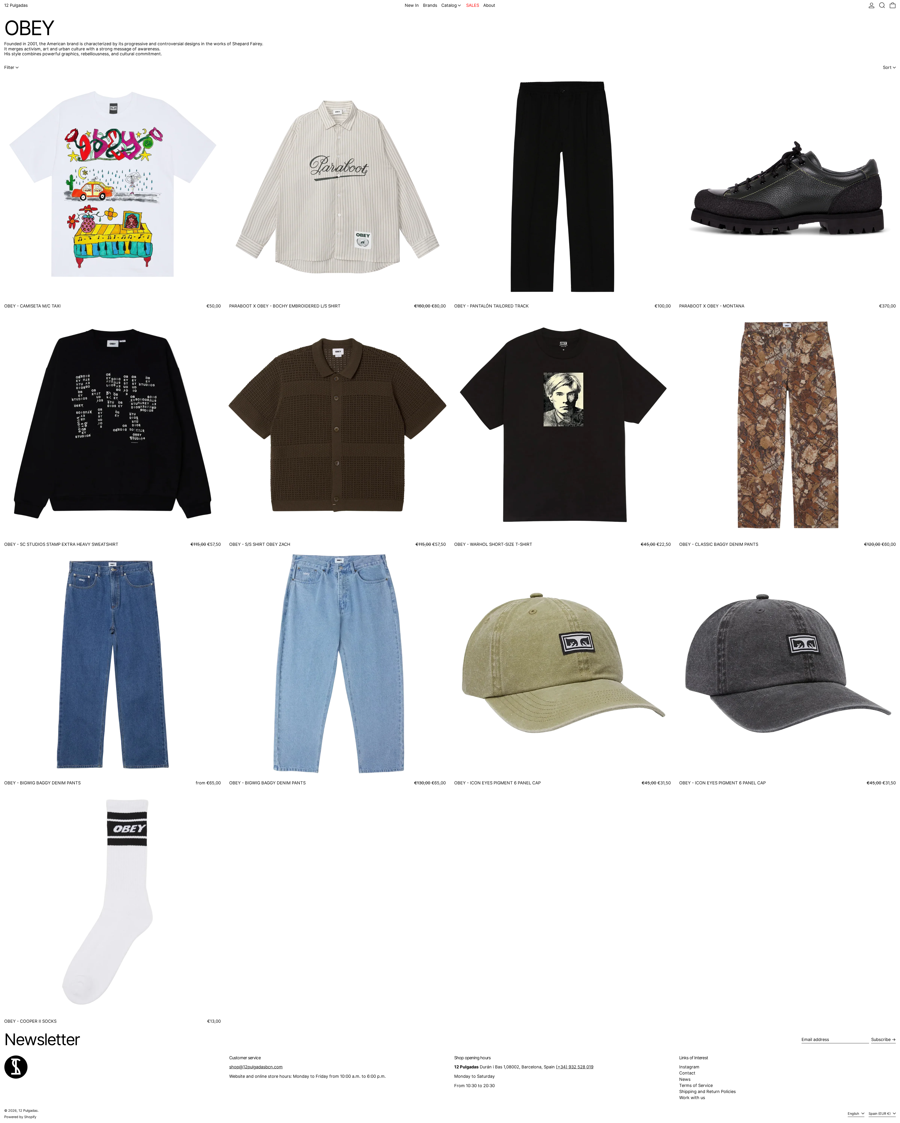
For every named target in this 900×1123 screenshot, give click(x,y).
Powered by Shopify (20, 1117)
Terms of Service (696, 1085)
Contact (687, 1073)
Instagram (689, 1066)
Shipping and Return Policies (707, 1091)
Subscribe (881, 1039)
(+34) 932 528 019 (574, 1066)
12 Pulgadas (16, 5)
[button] (882, 5)
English (854, 1114)
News (684, 1079)
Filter (9, 67)
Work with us (692, 1097)
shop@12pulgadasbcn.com (256, 1066)
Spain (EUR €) (880, 1114)
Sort (887, 67)
